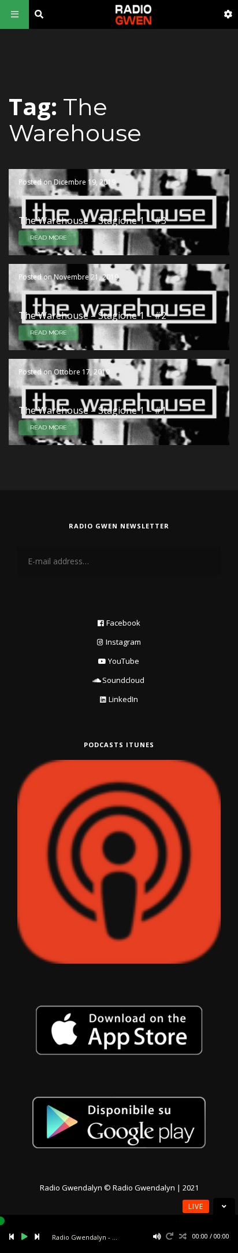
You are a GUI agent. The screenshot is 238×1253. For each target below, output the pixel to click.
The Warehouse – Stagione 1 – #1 (92, 410)
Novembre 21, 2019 (86, 277)
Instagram (123, 642)
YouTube (123, 661)
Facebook (123, 623)
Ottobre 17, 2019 (82, 372)
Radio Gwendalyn (71, 1187)
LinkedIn (123, 699)
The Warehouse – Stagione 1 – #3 (92, 220)
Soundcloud (123, 680)
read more (48, 237)
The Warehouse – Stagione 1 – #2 (92, 315)
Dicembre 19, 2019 (85, 182)
